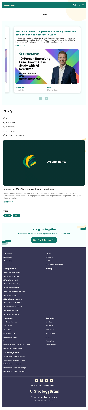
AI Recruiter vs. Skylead (11, 276)
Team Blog (7, 330)
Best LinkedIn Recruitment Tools (14, 371)
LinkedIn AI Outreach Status (12, 349)
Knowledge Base (9, 333)
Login (78, 5)
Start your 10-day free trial (44, 240)
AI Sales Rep (7, 257)
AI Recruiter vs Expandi (11, 288)
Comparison (9, 268)
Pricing (49, 268)
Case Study (7, 326)
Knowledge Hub (11, 352)
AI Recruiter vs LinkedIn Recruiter (14, 291)
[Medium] (51, 380)
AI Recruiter (49, 257)
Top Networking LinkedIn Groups (14, 360)
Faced (7, 216)
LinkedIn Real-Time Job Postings (14, 368)
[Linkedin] (36, 380)
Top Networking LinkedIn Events (14, 356)
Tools (16, 216)
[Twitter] (46, 380)
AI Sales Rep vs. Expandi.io (12, 299)
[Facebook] (41, 380)
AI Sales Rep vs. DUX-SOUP (12, 307)
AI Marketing (7, 261)
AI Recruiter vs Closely (11, 280)
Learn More (20, 45)
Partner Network (51, 345)
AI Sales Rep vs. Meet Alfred (12, 303)
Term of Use (50, 330)
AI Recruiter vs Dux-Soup (11, 284)
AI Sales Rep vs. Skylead (11, 310)
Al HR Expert (49, 261)
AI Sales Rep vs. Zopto (11, 314)
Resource (7, 318)
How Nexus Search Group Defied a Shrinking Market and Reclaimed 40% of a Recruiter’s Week (45, 33)
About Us (50, 318)
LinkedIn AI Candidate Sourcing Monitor (17, 345)
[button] (40, 98)
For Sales (7, 253)
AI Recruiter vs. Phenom (11, 295)
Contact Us (50, 326)
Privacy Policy (50, 333)
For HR (49, 253)
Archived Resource (9, 337)
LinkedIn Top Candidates (12, 364)
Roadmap (49, 337)
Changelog (50, 341)
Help (4, 341)
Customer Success (10, 322)
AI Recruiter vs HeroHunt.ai (12, 272)
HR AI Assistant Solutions (54, 265)
